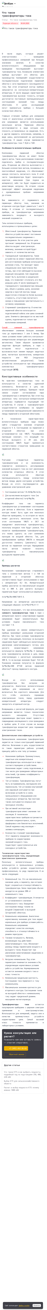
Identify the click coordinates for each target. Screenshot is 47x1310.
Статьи (5, 20)
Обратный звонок (16, 1054)
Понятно (37, 1305)
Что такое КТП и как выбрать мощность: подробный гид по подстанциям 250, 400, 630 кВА (22, 1074)
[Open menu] (42, 3)
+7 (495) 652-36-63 (18, 1048)
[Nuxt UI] (14, 3)
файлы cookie (24, 1305)
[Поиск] (37, 3)
